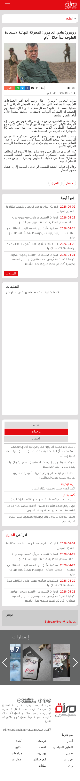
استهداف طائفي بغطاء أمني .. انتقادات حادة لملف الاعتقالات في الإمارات (41, 246)
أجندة (19, 741)
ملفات (42, 765)
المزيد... (11, 273)
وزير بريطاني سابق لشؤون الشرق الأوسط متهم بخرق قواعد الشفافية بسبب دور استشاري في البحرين (41, 507)
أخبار (70, 741)
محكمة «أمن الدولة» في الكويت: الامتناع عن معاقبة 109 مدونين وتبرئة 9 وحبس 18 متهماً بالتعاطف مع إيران (41, 232)
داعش (69, 183)
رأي (70, 765)
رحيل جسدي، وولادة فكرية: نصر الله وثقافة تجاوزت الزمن (42, 497)
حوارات (68, 759)
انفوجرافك (39, 759)
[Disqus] (40, 356)
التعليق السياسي (63, 747)
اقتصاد (36, 438)
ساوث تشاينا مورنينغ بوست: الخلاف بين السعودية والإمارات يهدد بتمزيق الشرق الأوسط (41, 464)
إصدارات (20, 636)
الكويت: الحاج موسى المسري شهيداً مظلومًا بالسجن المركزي (40, 208)
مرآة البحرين (72, 5)
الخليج (69, 18)
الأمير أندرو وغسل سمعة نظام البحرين (53, 486)
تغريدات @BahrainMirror (60, 621)
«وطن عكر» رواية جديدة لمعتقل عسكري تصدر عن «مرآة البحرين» (37, 656)
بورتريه (41, 753)
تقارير (36, 424)
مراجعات (16, 753)
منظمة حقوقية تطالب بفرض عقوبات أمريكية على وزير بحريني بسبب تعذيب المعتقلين (44, 475)
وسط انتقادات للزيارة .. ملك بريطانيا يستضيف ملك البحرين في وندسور (41, 518)
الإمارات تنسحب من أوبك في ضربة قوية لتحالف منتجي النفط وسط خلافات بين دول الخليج (43, 219)
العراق (55, 183)
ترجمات (36, 431)
